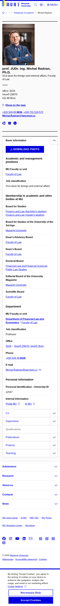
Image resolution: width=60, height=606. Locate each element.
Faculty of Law (14, 174)
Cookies (43, 559)
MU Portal (46, 518)
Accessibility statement (26, 559)
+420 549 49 (12, 112)
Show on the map (15, 105)
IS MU (28, 404)
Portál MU (11, 404)
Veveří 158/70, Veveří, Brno (29, 346)
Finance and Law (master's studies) (25, 215)
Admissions (9, 466)
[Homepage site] (16, 4)
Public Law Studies (16, 269)
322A (8, 346)
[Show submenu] (53, 466)
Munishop (30, 525)
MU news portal (10, 518)
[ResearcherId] (4, 123)
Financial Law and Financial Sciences (26, 266)
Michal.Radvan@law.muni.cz (18, 115)
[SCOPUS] (10, 123)
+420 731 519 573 (33, 112)
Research (8, 476)
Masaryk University (16, 230)
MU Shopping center (12, 525)
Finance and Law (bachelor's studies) (26, 211)
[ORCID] (15, 123)
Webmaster (8, 559)
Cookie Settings (15, 586)
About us (7, 485)
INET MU (34, 518)
